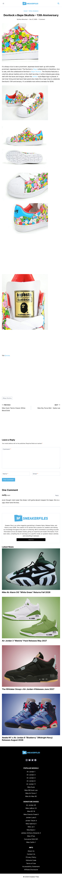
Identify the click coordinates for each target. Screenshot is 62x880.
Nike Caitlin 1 (31, 842)
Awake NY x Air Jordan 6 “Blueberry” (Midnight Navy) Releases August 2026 (27, 738)
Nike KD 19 (31, 811)
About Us (31, 851)
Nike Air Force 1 (31, 793)
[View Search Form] (58, 3)
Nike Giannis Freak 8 (31, 814)
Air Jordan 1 (31, 772)
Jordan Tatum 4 (31, 821)
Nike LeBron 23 (31, 808)
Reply (57, 495)
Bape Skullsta (36, 72)
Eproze (7, 355)
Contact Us (31, 854)
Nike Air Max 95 (31, 796)
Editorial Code (31, 860)
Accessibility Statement (31, 866)
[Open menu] (3, 3)
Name (5, 474)
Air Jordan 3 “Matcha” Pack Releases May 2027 (24, 641)
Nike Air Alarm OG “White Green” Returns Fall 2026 (26, 592)
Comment (7, 449)
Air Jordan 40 (31, 805)
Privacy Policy (31, 857)
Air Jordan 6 (31, 781)
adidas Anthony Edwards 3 (31, 833)
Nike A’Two (31, 836)
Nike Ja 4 (31, 827)
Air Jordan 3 (31, 775)
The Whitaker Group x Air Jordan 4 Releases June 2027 (28, 689)
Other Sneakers (33, 11)
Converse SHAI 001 (31, 839)
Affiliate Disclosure (31, 870)
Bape (35, 69)
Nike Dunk (31, 787)
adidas (34, 76)
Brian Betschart (23, 19)
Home (25, 11)
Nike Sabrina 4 (31, 824)
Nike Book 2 (31, 830)
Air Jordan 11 (31, 784)
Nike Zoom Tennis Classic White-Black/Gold (14, 407)
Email (35, 474)
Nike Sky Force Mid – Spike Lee (48, 406)
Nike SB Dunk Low (31, 790)
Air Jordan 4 (31, 778)
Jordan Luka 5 (31, 817)
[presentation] (31, 569)
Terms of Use (31, 863)
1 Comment (42, 19)
